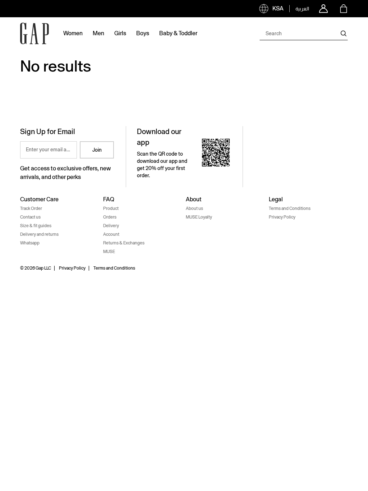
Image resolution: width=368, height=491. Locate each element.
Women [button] (73, 33)
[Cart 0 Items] (343, 8)
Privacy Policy (282, 217)
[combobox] (303, 33)
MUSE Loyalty (199, 217)
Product (111, 208)
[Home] (34, 33)
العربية (302, 9)
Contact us (30, 217)
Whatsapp (30, 243)
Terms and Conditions (289, 208)
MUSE (109, 251)
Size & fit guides (35, 225)
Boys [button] (142, 33)
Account (111, 234)
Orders (109, 217)
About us (194, 208)
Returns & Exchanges (123, 243)
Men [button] (98, 33)
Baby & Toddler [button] (178, 33)
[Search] (343, 33)
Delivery (111, 225)
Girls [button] (120, 33)
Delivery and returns (39, 234)
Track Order (31, 208)
